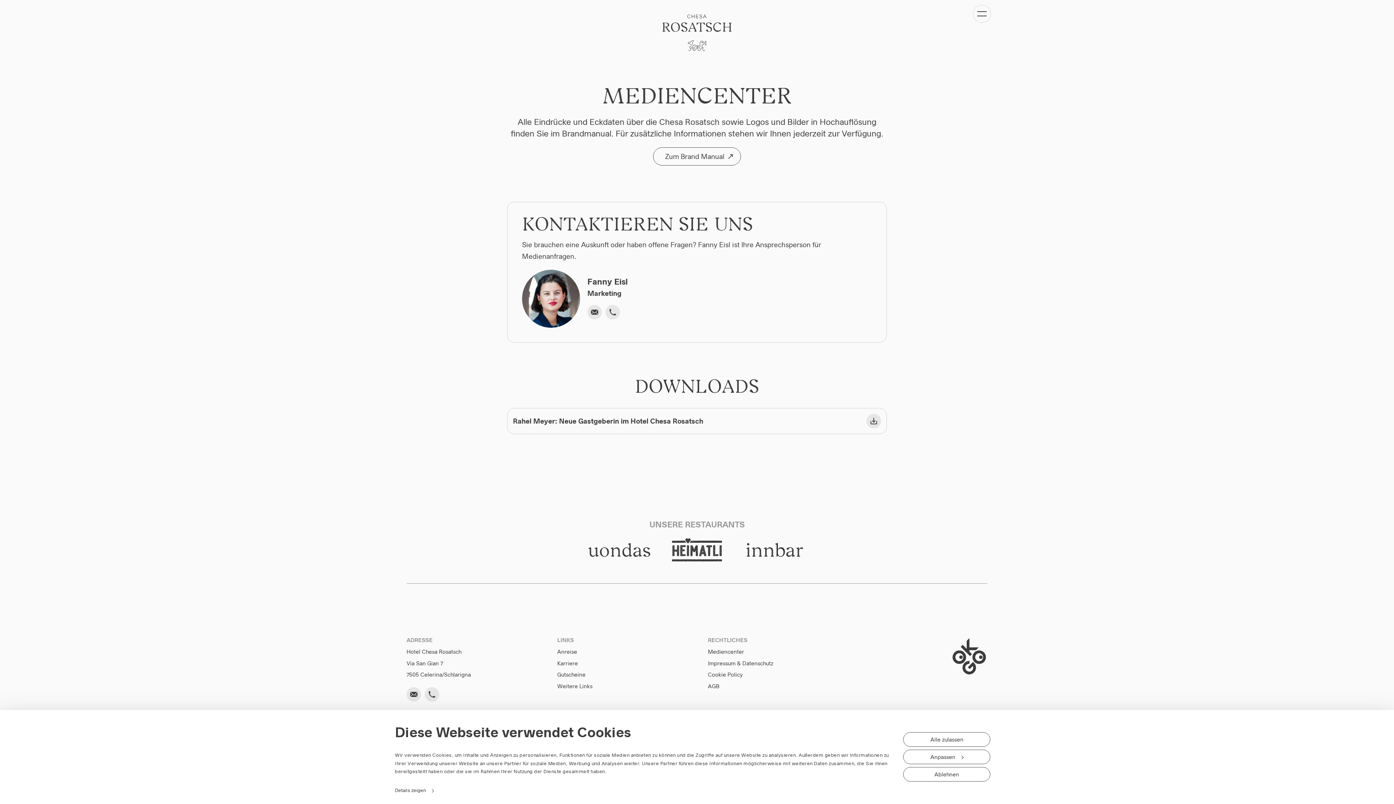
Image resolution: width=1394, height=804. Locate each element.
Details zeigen (410, 790)
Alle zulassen (946, 739)
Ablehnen (946, 774)
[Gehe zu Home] (697, 33)
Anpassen (942, 757)
